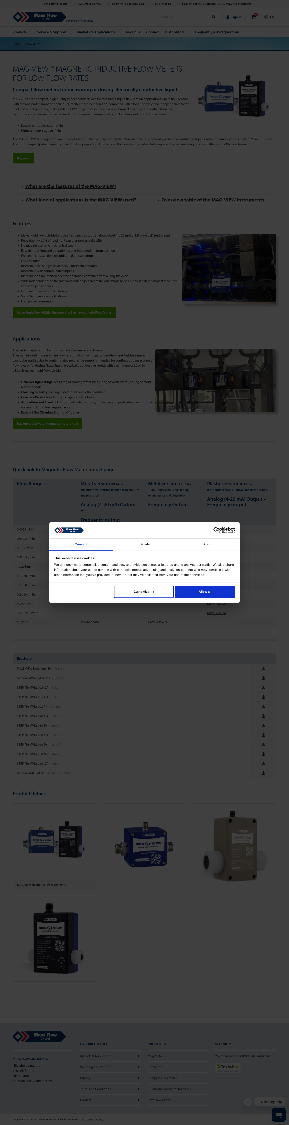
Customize (141, 591)
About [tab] (208, 544)
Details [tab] (144, 544)
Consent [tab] (81, 544)
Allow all (205, 591)
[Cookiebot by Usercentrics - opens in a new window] (216, 530)
